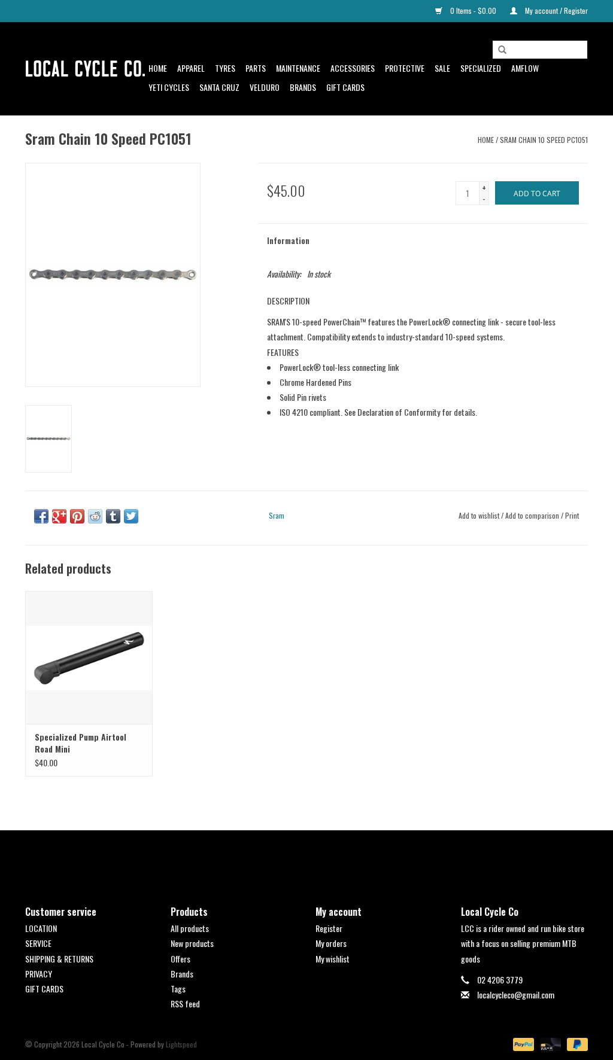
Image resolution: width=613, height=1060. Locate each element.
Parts (255, 68)
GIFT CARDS (44, 988)
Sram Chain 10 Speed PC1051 (544, 140)
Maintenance (298, 68)
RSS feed (185, 1003)
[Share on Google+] (59, 516)
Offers (180, 958)
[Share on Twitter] (131, 516)
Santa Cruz (219, 87)
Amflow (525, 68)
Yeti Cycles (168, 87)
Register (328, 928)
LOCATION (41, 928)
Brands (303, 87)
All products (190, 928)
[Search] (502, 50)
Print (572, 515)
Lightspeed (181, 1044)
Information (288, 240)
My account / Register (555, 10)
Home (157, 68)
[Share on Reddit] (95, 516)
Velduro (265, 87)
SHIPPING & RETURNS (59, 958)
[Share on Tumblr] (113, 516)
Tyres (225, 68)
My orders (331, 943)
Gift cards (345, 87)
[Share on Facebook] (41, 516)
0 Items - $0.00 (473, 10)
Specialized (480, 68)
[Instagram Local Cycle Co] (317, 857)
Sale (442, 68)
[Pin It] (77, 516)
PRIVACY (38, 973)
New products (192, 943)
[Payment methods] (522, 1043)
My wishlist (332, 958)
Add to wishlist (479, 515)
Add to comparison (533, 515)
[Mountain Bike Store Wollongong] (85, 69)
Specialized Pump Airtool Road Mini (80, 743)
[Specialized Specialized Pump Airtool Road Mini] (89, 657)
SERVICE (38, 943)
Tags (178, 988)
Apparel (191, 68)
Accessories (352, 68)
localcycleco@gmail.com (515, 994)
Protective (404, 68)
